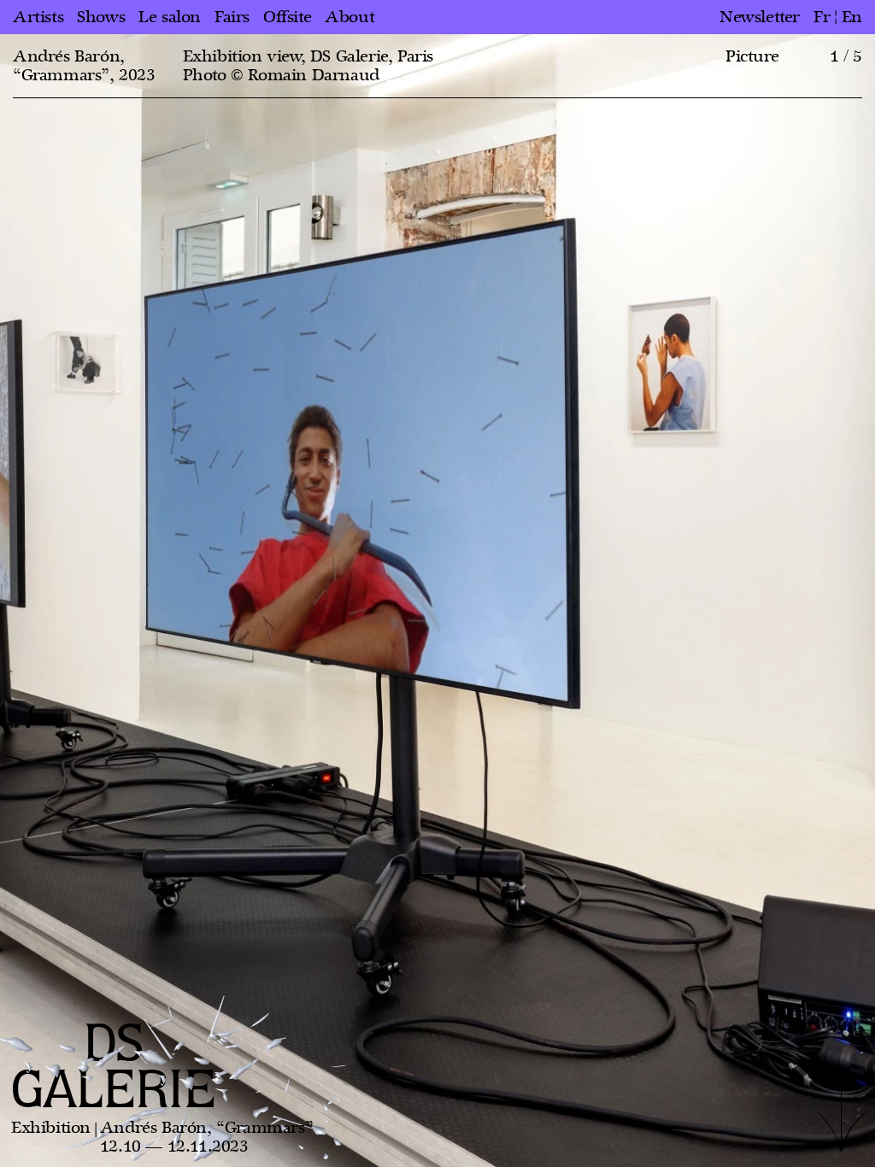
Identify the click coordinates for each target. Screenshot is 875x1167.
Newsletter (759, 17)
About (349, 17)
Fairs (232, 17)
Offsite (287, 17)
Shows (101, 17)
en (852, 17)
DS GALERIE (113, 1068)
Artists (38, 17)
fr (821, 17)
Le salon (169, 17)
